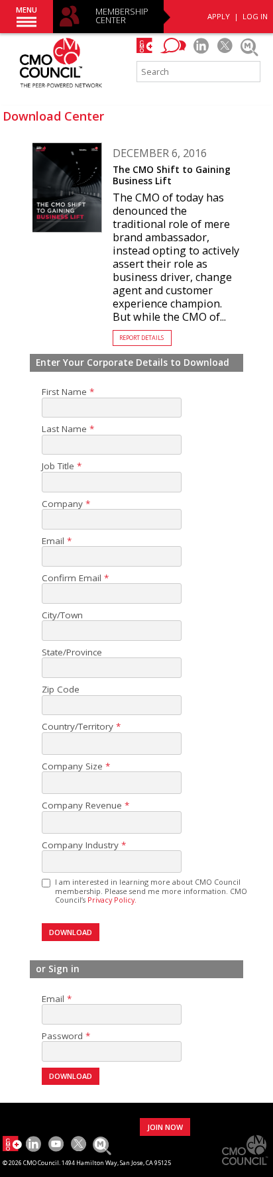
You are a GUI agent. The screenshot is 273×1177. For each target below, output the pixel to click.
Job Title (58, 466)
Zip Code (61, 689)
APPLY (218, 16)
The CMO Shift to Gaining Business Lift (172, 175)
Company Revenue (82, 805)
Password (62, 1036)
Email (53, 541)
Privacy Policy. (111, 900)
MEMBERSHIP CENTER (121, 16)
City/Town (62, 615)
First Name (64, 392)
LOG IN (255, 16)
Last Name (64, 429)
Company (62, 504)
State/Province (72, 652)
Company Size (72, 766)
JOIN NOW (165, 1127)
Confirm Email (71, 578)
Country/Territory (77, 726)
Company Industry (80, 845)
